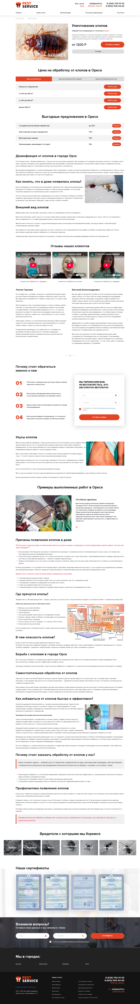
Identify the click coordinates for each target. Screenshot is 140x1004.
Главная (19, 13)
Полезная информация (94, 13)
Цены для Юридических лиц (106, 79)
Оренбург (65, 964)
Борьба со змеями (84, 991)
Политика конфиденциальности (26, 987)
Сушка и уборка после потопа (88, 997)
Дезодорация (56, 994)
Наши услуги (40, 13)
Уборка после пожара (85, 994)
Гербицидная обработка (86, 984)
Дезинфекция (56, 984)
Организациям (65, 13)
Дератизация (56, 988)
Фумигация (55, 991)
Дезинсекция (32, 18)
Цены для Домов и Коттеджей (70, 79)
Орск (82, 6)
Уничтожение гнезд (58, 997)
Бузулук (18, 964)
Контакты (120, 13)
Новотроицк (43, 964)
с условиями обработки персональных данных (74, 941)
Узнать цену (112, 87)
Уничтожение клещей (85, 981)
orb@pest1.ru (95, 3)
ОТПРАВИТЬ (107, 936)
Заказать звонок (95, 6)
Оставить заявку (113, 44)
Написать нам (118, 991)
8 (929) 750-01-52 (115, 3)
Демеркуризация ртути (85, 988)
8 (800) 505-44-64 (115, 6)
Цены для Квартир (34, 79)
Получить (116, 126)
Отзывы (98, 51)
